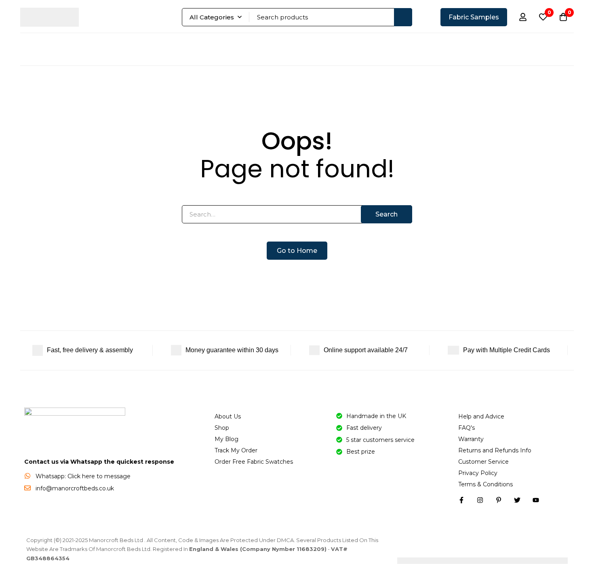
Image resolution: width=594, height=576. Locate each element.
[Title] (536, 500)
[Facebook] (461, 500)
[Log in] (523, 17)
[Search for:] (297, 214)
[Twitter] (517, 500)
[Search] (403, 17)
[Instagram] (480, 500)
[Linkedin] (498, 500)
